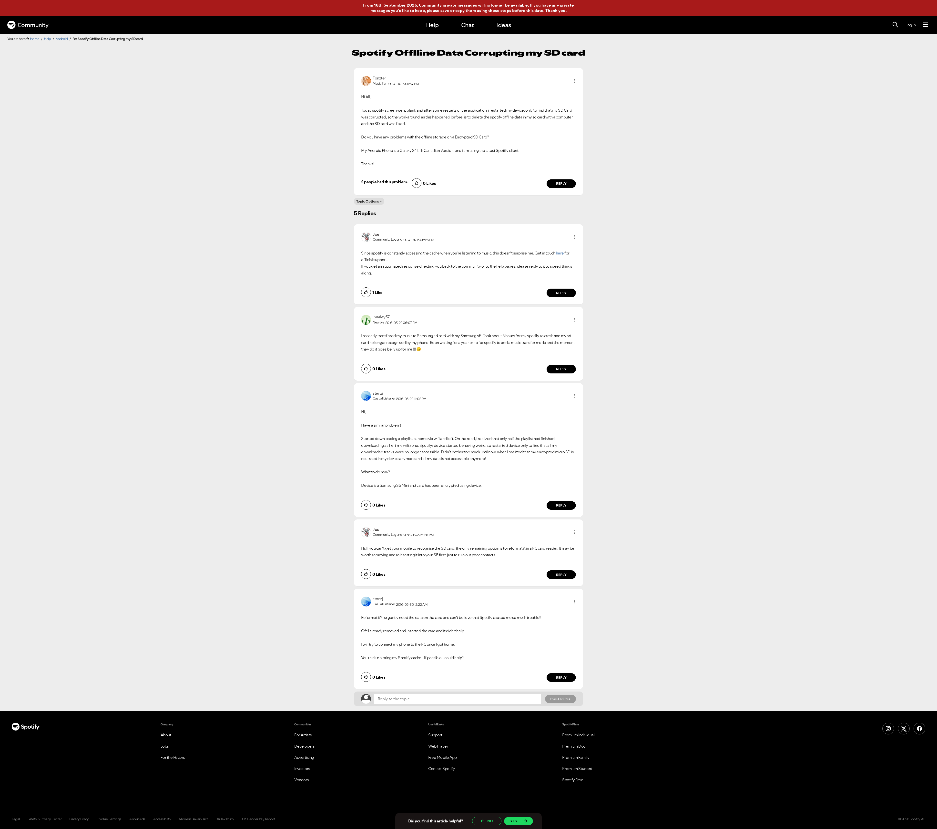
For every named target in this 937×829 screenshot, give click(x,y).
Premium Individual (578, 735)
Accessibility (162, 819)
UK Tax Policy (224, 819)
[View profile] (366, 80)
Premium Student (577, 768)
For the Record (173, 757)
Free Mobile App (442, 757)
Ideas (503, 25)
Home (34, 38)
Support (435, 735)
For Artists (303, 735)
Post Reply (560, 698)
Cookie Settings (109, 819)
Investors (302, 768)
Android (62, 38)
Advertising (304, 757)
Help (432, 25)
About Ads (137, 819)
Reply (561, 183)
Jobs (165, 746)
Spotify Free (572, 779)
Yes (513, 821)
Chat (467, 25)
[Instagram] (888, 728)
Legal (16, 819)
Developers (304, 746)
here (560, 253)
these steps (499, 10)
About (166, 735)
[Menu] (926, 24)
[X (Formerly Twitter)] (904, 728)
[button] (574, 81)
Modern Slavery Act (193, 819)
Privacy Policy (79, 819)
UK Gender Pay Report (258, 819)
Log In (911, 25)
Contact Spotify (441, 768)
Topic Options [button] (367, 201)
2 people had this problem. (384, 182)
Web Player (438, 746)
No (490, 821)
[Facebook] (919, 728)
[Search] (895, 25)
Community (33, 25)
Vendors (301, 779)
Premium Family (575, 757)
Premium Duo (574, 746)
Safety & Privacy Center (45, 819)
